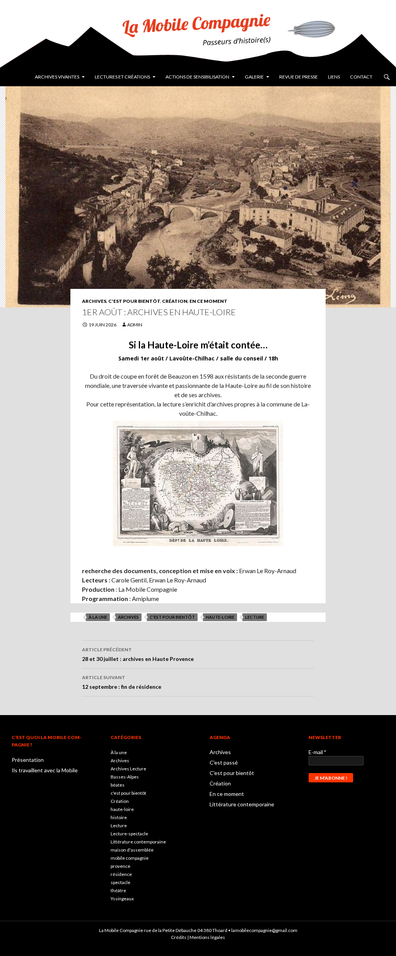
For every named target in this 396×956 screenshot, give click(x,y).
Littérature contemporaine (138, 842)
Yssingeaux (122, 898)
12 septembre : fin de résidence (121, 682)
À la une (98, 617)
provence (120, 866)
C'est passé (224, 762)
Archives (94, 301)
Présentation (28, 759)
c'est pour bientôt (172, 617)
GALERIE (254, 77)
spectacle (120, 882)
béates (118, 785)
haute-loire (220, 617)
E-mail (317, 752)
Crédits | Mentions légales (198, 937)
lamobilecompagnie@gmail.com (264, 930)
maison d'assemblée (132, 850)
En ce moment (208, 301)
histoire (119, 817)
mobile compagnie (129, 858)
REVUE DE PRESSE (298, 77)
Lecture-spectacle (129, 833)
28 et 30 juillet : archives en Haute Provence (138, 654)
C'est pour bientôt (134, 301)
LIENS (334, 77)
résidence (121, 874)
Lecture (254, 617)
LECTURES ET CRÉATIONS (122, 77)
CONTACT (361, 77)
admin (134, 325)
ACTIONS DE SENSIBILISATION (197, 77)
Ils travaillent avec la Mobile (45, 770)
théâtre (118, 890)
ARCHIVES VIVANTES (57, 77)
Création (175, 301)
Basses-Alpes (125, 777)
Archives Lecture (128, 769)
